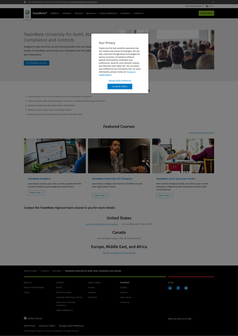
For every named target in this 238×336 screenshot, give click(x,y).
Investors (92, 292)
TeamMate (56, 271)
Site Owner (92, 297)
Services (78, 13)
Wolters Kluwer (30, 271)
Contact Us (138, 13)
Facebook (178, 288)
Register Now (35, 193)
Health (59, 287)
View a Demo (206, 13)
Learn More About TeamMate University (36, 63)
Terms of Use (29, 326)
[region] (119, 63)
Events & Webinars (108, 13)
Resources (91, 13)
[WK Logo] (33, 318)
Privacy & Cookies (47, 326)
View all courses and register (201, 132)
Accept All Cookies (119, 86)
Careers (91, 287)
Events (27, 292)
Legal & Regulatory (64, 310)
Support (123, 287)
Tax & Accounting (63, 292)
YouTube (186, 288)
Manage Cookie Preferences (120, 81)
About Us (27, 282)
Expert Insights (94, 282)
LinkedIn (170, 288)
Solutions (66, 13)
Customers (125, 13)
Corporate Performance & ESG (69, 297)
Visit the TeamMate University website (102, 224)
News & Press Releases (34, 287)
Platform (55, 13)
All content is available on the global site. (83, 2)
